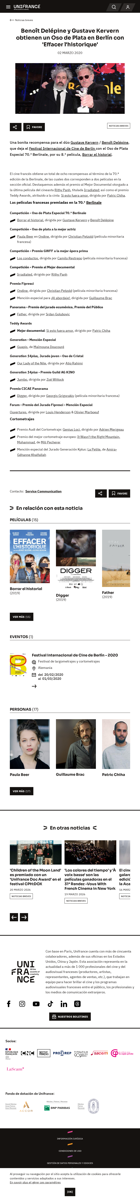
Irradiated (91, 190)
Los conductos (27, 258)
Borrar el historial (97, 154)
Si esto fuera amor (74, 195)
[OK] (70, 1191)
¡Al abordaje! (60, 298)
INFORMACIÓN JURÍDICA (70, 1138)
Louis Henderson (58, 412)
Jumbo (22, 379)
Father (21, 314)
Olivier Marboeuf (86, 412)
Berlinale (94, 202)
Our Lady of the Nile (31, 363)
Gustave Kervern (84, 142)
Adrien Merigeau (111, 429)
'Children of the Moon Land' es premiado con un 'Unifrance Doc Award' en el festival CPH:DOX (35, 877)
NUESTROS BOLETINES (73, 1016)
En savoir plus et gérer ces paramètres (35, 1182)
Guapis (22, 347)
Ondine (43, 236)
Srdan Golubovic (58, 314)
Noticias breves (118, 125)
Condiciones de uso (70, 1150)
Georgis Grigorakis (60, 396)
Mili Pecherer (51, 442)
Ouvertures (18, 412)
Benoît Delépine (115, 142)
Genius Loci (71, 429)
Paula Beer (25, 236)
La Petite (94, 449)
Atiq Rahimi (74, 363)
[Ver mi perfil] (128, 7)
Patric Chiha (116, 195)
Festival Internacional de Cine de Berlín (62, 148)
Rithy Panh (62, 190)
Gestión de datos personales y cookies (70, 1163)
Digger (22, 396)
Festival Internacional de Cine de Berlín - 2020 (75, 655)
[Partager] (16, 127)
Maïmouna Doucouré (49, 347)
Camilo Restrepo (69, 258)
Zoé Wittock (55, 379)
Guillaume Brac (100, 298)
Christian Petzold (80, 236)
